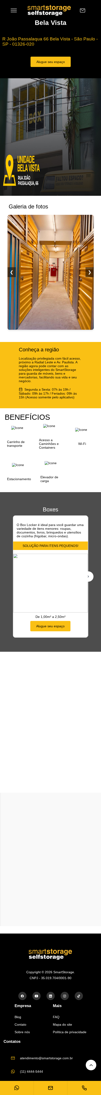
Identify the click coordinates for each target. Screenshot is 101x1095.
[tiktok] (79, 996)
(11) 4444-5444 (31, 1071)
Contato (20, 1024)
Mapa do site (62, 1024)
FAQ (56, 1017)
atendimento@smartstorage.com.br (46, 1058)
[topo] (91, 1065)
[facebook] (22, 996)
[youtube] (36, 996)
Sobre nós (22, 1032)
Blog (18, 1017)
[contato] (82, 10)
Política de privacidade (69, 1032)
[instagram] (65, 996)
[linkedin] (51, 996)
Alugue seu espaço (50, 62)
